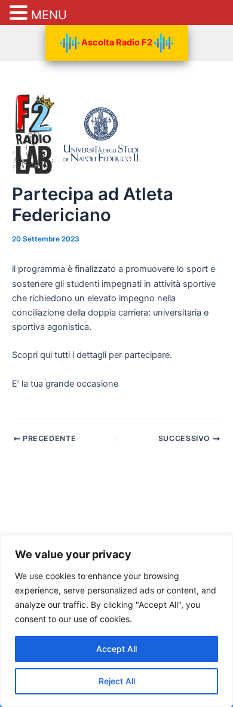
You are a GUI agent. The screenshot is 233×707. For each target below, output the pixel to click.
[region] (116, 621)
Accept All (116, 649)
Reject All (117, 681)
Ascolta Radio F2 (116, 42)
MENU (49, 15)
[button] (20, 13)
